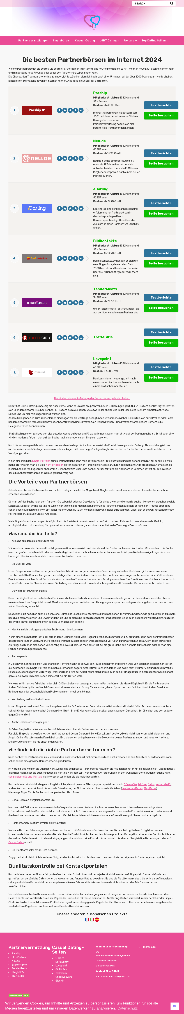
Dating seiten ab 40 (159, 784)
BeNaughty (62, 961)
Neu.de (16, 961)
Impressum (149, 947)
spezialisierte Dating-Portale (25, 776)
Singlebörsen (62, 40)
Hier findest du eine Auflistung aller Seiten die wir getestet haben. (92, 398)
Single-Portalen (41, 461)
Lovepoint (61, 965)
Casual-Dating (85, 40)
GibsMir (60, 980)
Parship (16, 953)
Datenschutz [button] (128, 1008)
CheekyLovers (64, 976)
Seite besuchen (161, 115)
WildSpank (61, 973)
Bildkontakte (19, 964)
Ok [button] (174, 1006)
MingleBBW (18, 972)
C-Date (60, 958)
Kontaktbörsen (54, 464)
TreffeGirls (18, 976)
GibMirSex (61, 969)
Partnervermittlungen (33, 40)
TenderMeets (19, 968)
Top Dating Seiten (154, 40)
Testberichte (161, 105)
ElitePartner (19, 957)
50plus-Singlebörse (135, 784)
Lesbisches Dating (132, 788)
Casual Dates (16, 842)
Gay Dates (150, 788)
